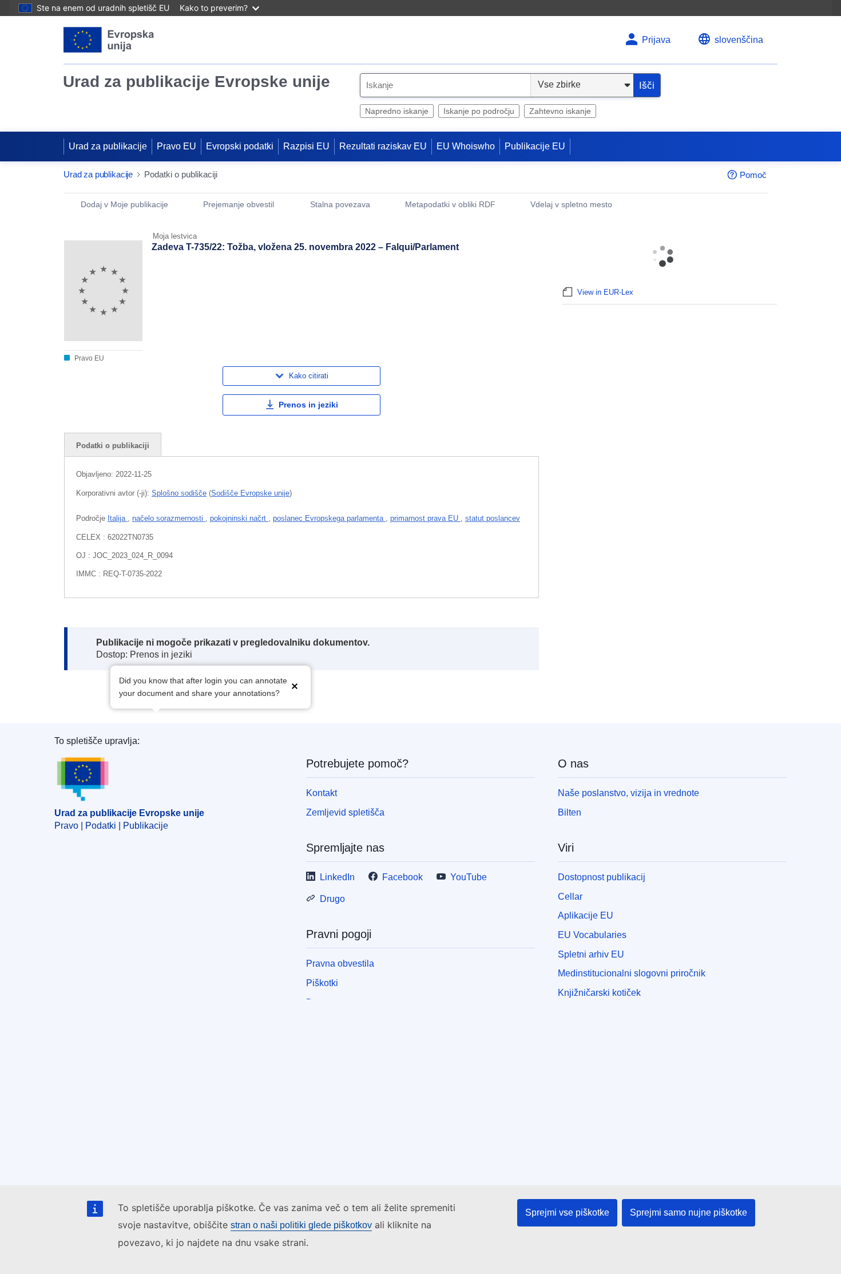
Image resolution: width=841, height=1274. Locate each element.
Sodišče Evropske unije (250, 493)
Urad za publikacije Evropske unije (196, 81)
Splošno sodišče (179, 493)
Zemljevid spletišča (345, 812)
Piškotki (322, 983)
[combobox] (445, 85)
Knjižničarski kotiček (599, 993)
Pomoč (753, 175)
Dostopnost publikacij (601, 877)
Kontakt (321, 793)
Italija (118, 518)
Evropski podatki (239, 146)
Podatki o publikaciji (112, 445)
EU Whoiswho (466, 146)
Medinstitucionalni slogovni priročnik (631, 973)
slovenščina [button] (739, 40)
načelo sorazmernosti (168, 518)
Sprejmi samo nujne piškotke (688, 1212)
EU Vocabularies (592, 935)
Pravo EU (176, 146)
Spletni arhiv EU (591, 954)
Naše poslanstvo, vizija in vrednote (628, 793)
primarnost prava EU (425, 518)
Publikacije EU (535, 146)
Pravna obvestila (340, 963)
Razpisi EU (306, 146)
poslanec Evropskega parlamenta (329, 518)
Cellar (570, 896)
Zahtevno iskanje (560, 111)
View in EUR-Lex (605, 292)
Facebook (402, 877)
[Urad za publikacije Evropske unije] (109, 40)
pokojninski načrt (239, 518)
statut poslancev (492, 518)
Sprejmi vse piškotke (567, 1212)
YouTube (468, 877)
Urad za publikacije (108, 146)
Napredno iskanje (397, 111)
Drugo (332, 899)
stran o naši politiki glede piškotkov (301, 1225)
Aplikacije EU (585, 915)
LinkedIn (337, 877)
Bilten (569, 812)
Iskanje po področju (478, 111)
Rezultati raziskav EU (383, 146)
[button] (294, 686)
